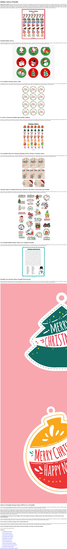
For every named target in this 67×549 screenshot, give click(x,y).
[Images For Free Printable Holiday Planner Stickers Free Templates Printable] (33, 217)
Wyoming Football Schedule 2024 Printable (9, 543)
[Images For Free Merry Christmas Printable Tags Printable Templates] (33, 101)
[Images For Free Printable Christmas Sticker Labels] (33, 62)
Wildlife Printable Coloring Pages (7, 538)
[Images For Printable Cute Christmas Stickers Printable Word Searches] (33, 262)
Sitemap (9, 548)
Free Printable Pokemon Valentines (7, 536)
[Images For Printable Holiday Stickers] (33, 24)
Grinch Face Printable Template (7, 541)
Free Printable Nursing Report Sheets (8, 546)
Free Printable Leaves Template (7, 531)
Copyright (15, 548)
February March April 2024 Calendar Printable (9, 544)
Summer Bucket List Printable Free (7, 534)
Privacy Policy (5, 548)
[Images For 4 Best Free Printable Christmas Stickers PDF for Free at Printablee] (33, 393)
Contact (1, 548)
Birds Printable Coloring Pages (7, 539)
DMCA (12, 548)
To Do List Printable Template (7, 533)
